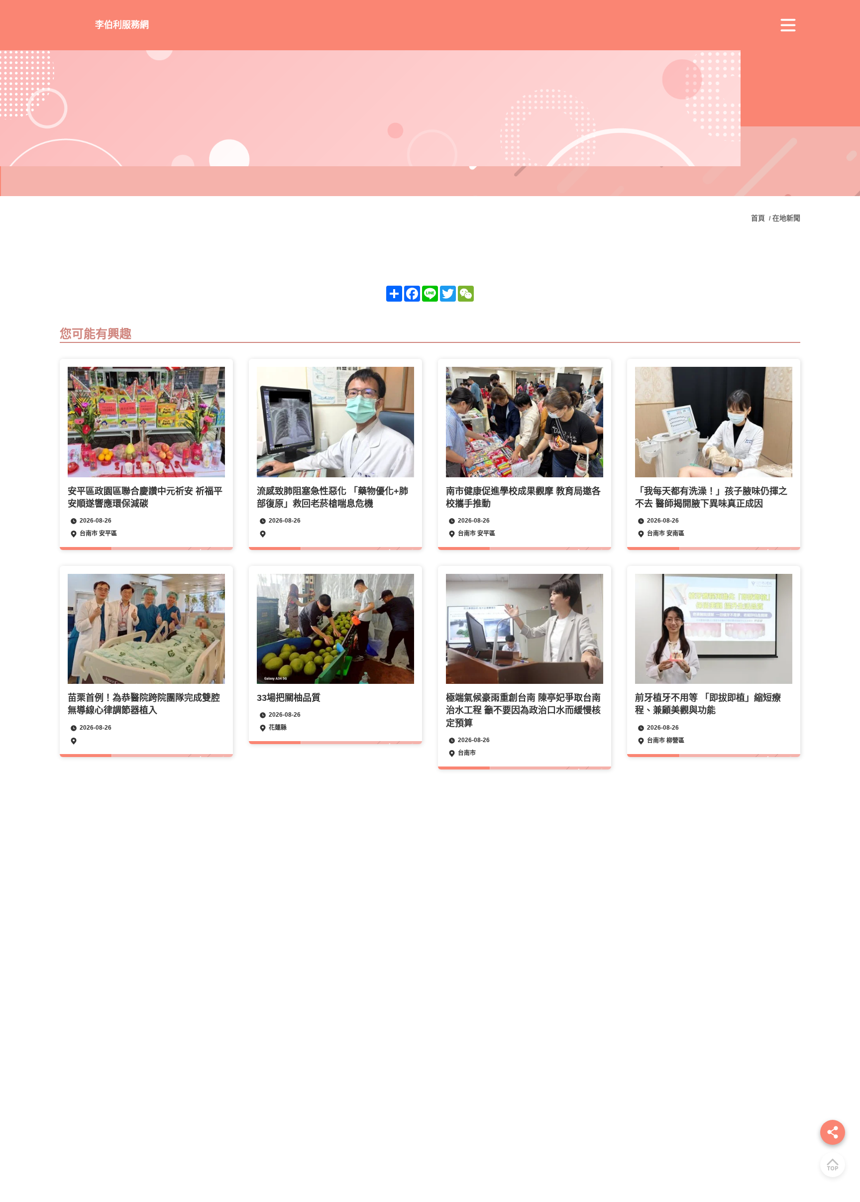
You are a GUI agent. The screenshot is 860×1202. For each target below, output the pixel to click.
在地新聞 (786, 218)
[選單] (787, 25)
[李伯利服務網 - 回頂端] (832, 1164)
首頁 (759, 218)
